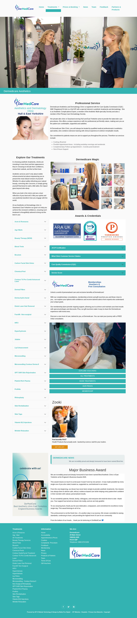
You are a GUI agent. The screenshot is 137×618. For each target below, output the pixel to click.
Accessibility (45, 535)
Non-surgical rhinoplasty (22, 584)
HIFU (16, 323)
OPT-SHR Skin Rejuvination (23, 586)
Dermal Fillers (20, 289)
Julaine (17, 339)
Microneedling (20, 356)
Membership (45, 548)
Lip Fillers (16, 576)
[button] (9, 52)
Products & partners (48, 555)
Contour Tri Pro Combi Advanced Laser (27, 280)
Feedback (104, 7)
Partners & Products (116, 8)
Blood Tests (19, 246)
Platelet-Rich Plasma (20, 589)
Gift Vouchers (46, 563)
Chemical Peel (20, 271)
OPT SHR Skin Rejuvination (25, 372)
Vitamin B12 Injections (23, 422)
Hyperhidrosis (17, 571)
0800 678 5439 (83, 542)
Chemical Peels (18, 550)
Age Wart (16, 535)
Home (41, 7)
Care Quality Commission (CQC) (64, 264)
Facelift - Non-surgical (23, 314)
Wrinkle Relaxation (22, 431)
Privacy (43, 553)
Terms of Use (46, 561)
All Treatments (18, 538)
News (85, 7)
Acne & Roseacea (21, 222)
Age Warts (18, 230)
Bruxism (18, 255)
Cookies (44, 540)
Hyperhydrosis (20, 331)
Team (94, 7)
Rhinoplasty (19, 397)
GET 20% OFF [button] (59, 447)
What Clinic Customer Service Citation (66, 256)
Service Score (57, 273)
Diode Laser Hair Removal (25, 306)
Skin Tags (18, 414)
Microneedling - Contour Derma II (24, 581)
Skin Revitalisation (22, 406)
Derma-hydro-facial (22, 298)
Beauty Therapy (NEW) (23, 238)
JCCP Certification (59, 248)
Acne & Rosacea (19, 532)
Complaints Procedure (49, 543)
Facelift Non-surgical (20, 566)
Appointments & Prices (49, 538)
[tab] (30, 221)
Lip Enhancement (21, 348)
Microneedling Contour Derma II (27, 364)
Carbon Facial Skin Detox (24, 263)
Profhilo (18, 389)
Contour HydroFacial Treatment (24, 553)
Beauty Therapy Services (21, 540)
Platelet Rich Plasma (22, 381)
